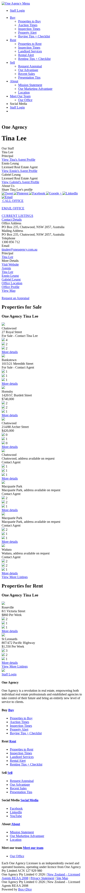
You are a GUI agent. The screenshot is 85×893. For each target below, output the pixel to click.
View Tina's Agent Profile (18, 159)
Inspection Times (29, 29)
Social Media (29, 800)
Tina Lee (7, 257)
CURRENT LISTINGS (17, 216)
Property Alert (27, 32)
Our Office (25, 100)
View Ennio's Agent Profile (19, 171)
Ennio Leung (10, 275)
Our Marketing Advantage (35, 88)
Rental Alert (26, 55)
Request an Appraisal (15, 298)
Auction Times (27, 25)
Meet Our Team (20, 96)
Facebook (16, 808)
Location (24, 92)
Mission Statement (30, 85)
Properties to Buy (29, 21)
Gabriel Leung (11, 279)
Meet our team (33, 848)
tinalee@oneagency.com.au (19, 249)
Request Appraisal (30, 66)
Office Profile (10, 287)
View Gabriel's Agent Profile (20, 182)
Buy (12, 17)
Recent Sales (26, 73)
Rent (13, 40)
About (14, 81)
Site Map (62, 878)
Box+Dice (25, 889)
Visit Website (10, 264)
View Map (8, 290)
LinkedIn (16, 812)
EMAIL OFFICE (13, 208)
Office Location (12, 283)
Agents (6, 268)
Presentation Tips (29, 77)
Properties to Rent (29, 44)
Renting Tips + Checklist (34, 59)
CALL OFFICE (13, 201)
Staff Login (17, 10)
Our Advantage (28, 70)
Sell (12, 62)
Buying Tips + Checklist (34, 36)
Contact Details (12, 219)
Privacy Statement (42, 878)
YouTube (16, 816)
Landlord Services (30, 51)
